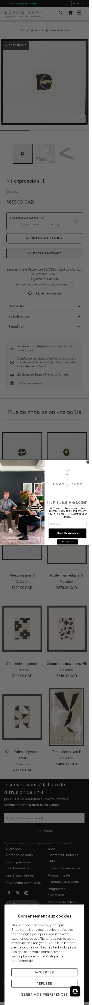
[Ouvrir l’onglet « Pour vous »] (75, 991)
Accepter (44, 972)
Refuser (44, 984)
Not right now (67, 542)
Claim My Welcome (67, 533)
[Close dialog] (87, 462)
